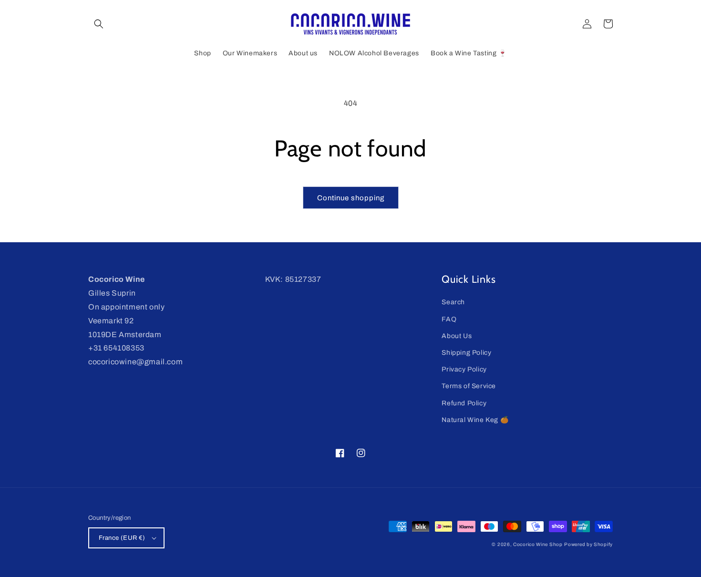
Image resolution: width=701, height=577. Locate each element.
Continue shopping (350, 198)
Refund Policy (464, 403)
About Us (457, 336)
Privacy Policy (464, 369)
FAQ (449, 319)
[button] (98, 23)
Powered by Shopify (588, 544)
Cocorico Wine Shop (538, 544)
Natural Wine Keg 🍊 (475, 419)
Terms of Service (469, 386)
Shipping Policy (466, 352)
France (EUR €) (122, 538)
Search (453, 302)
